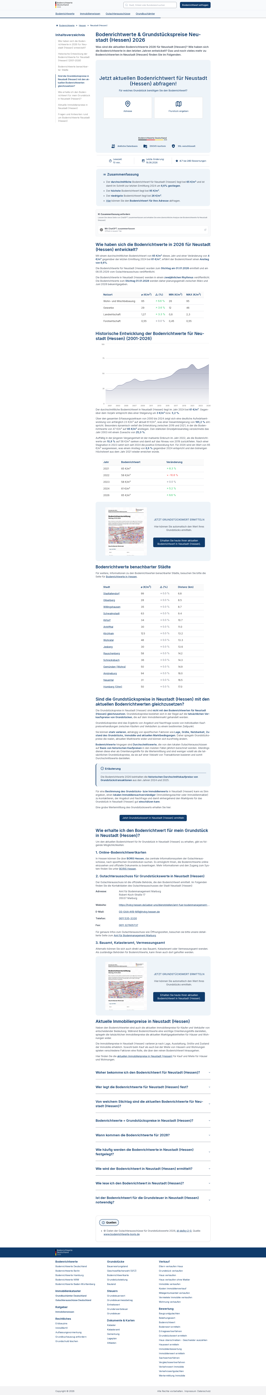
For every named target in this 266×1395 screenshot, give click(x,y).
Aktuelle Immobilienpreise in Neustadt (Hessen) (73, 106)
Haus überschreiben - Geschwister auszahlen (183, 1340)
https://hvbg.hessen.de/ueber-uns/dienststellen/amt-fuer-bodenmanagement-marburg (165, 904)
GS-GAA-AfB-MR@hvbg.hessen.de (139, 911)
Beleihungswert (167, 1318)
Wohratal (108, 640)
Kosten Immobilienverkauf (172, 1288)
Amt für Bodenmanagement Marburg (135, 935)
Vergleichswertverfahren (172, 1362)
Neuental (108, 680)
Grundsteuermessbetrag (120, 1300)
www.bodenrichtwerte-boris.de (122, 1234)
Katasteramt (113, 1329)
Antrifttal (108, 626)
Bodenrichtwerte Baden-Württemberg (75, 1284)
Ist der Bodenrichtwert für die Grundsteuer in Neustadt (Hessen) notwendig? (147, 1200)
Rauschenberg (111, 653)
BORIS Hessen (127, 868)
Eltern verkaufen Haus (171, 1266)
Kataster (111, 1325)
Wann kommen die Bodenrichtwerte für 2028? (133, 1135)
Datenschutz (204, 1391)
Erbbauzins (61, 1323)
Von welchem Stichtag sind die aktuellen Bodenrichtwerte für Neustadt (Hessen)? (149, 1104)
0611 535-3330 (128, 918)
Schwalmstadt (111, 613)
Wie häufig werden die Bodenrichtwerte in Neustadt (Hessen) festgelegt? (145, 1152)
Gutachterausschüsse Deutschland (73, 1300)
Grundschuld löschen (66, 1341)
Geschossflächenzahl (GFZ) (121, 1270)
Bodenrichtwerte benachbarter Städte (73, 68)
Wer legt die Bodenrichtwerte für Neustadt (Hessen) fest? (142, 1087)
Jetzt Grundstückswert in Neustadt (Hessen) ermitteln (153, 817)
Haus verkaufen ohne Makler (174, 1279)
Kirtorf (107, 620)
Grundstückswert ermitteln (173, 1335)
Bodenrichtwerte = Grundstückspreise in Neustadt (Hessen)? (144, 1121)
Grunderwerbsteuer (117, 1309)
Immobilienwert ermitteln (172, 1353)
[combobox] (150, 5)
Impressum (190, 1391)
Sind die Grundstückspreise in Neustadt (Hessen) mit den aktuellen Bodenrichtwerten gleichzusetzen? (74, 81)
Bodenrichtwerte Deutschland (71, 1266)
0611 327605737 (128, 925)
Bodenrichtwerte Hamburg (69, 1275)
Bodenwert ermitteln (169, 1326)
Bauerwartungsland (117, 1266)
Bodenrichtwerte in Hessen (121, 576)
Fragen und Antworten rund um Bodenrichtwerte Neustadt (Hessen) (74, 117)
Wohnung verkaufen (170, 1301)
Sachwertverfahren (169, 1357)
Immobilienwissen (90, 13)
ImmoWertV (61, 1328)
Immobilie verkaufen (169, 1284)
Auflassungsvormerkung (68, 1332)
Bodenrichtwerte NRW (67, 1279)
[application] (153, 375)
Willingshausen (111, 606)
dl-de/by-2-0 (184, 1230)
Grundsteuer (113, 1313)
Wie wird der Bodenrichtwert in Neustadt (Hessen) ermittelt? (144, 1169)
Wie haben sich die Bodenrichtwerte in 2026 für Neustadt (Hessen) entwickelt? (72, 44)
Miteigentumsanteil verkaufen (174, 1293)
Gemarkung (113, 1334)
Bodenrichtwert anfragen (195, 5)
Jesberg (108, 646)
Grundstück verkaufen (171, 1270)
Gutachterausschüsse (118, 13)
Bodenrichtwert (167, 1322)
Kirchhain (108, 633)
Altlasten (111, 1342)
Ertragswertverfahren (170, 1331)
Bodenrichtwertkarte (118, 1275)
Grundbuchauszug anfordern (70, 1336)
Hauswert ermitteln (169, 1344)
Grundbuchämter (145, 13)
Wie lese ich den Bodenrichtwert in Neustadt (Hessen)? (140, 1183)
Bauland (111, 1284)
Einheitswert (113, 1304)
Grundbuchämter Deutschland (70, 1295)
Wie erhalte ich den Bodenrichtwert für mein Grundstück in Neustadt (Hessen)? (74, 95)
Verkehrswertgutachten (171, 1371)
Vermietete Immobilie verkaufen (175, 1297)
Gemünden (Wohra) (114, 666)
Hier (108, 200)
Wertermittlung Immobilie (172, 1375)
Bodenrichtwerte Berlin (67, 1270)
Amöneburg (110, 673)
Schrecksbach (111, 660)
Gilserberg (109, 600)
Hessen (82, 25)
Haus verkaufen (167, 1275)
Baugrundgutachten (169, 1313)
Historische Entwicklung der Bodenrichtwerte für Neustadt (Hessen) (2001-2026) (73, 57)
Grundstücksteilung (117, 1279)
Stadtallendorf (111, 593)
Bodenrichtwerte (64, 13)
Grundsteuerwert (116, 1295)
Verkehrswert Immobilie (171, 1366)
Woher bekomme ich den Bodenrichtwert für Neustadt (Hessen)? (148, 1072)
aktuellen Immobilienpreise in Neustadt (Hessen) (144, 1056)
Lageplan (112, 1338)
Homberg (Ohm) (112, 686)
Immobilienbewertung (170, 1349)
